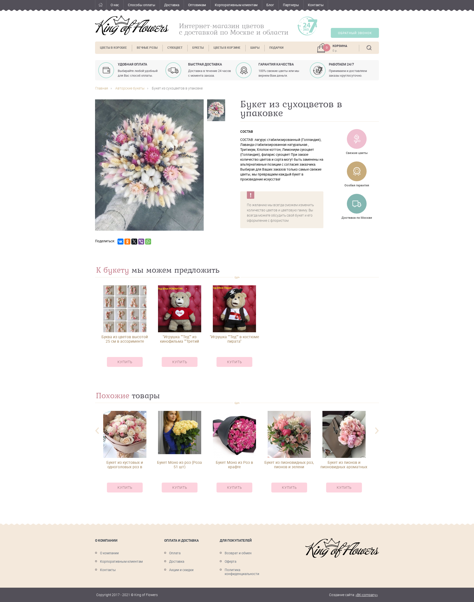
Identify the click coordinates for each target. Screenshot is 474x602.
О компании (109, 553)
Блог (270, 5)
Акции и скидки (181, 570)
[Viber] (141, 242)
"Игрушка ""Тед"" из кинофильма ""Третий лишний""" (179, 339)
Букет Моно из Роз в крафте (234, 464)
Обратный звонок (355, 33)
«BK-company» (367, 595)
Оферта (230, 561)
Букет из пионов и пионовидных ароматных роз (343, 464)
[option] (124, 330)
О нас (115, 5)
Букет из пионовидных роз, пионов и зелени (289, 464)
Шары (254, 47)
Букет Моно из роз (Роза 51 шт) (179, 464)
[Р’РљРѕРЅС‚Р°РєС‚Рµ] (120, 242)
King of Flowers (132, 25)
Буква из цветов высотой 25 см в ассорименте (124, 339)
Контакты (316, 5)
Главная (100, 5)
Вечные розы (147, 47)
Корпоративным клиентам (236, 5)
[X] (134, 242)
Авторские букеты (129, 88)
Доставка (171, 5)
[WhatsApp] (148, 242)
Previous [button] (97, 430)
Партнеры (291, 5)
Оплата (174, 553)
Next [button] (377, 430)
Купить (125, 362)
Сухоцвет (174, 47)
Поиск (369, 48)
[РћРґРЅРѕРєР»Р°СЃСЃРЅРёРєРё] (127, 242)
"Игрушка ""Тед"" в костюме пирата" (234, 339)
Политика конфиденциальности (242, 572)
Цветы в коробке (113, 47)
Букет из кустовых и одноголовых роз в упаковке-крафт (124, 464)
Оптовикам (197, 5)
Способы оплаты (141, 5)
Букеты (198, 47)
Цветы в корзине (227, 47)
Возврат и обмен (238, 553)
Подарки (276, 47)
